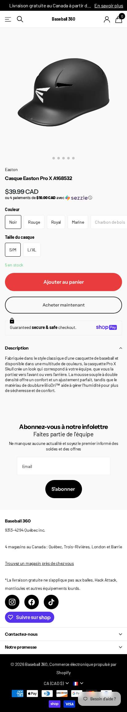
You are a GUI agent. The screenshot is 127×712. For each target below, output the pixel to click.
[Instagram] (12, 602)
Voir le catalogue (8, 19)
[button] (63, 198)
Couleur (12, 209)
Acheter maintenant (64, 305)
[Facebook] (31, 602)
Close (63, 634)
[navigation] (53, 158)
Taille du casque (20, 237)
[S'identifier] (107, 19)
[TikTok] (51, 602)
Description (17, 348)
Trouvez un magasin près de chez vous (39, 563)
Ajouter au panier (63, 282)
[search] (20, 19)
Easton (11, 169)
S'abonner (63, 489)
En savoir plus (108, 5)
